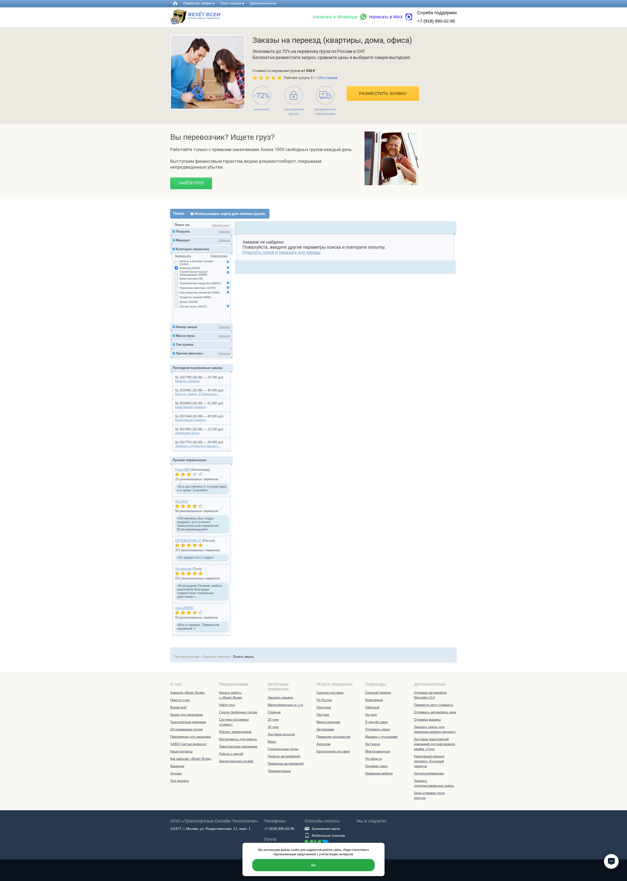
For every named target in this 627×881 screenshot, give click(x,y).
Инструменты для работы (238, 739)
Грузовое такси (376, 766)
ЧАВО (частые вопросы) (188, 744)
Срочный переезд (378, 692)
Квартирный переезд (190, 407)
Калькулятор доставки (333, 751)
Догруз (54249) (189, 301)
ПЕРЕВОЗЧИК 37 (188, 540)
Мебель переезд (187, 381)
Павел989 (182, 469)
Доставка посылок (281, 734)
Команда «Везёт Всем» (187, 692)
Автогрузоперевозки (429, 773)
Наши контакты (181, 751)
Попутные (323, 707)
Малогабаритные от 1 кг (285, 705)
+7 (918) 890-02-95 (436, 21)
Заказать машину (280, 697)
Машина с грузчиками (381, 737)
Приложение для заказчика (190, 737)
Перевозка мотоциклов (333, 737)
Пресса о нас (180, 700)
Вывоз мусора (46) (191, 278)
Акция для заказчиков (186, 715)
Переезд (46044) (190, 268)
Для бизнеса (179, 781)
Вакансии (177, 766)
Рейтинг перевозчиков (235, 732)
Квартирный (374, 700)
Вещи (272, 741)
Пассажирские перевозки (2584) (200, 292)
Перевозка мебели (379, 773)
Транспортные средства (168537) (200, 283)
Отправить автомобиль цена (435, 712)
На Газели (372, 744)
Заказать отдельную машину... (198, 446)
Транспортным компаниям (238, 746)
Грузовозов (183, 569)
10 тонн (273, 727)
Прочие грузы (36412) (193, 306)
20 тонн (273, 719)
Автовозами (325, 729)
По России (324, 700)
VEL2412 (181, 501)
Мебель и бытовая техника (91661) (196, 263)
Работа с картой (231, 754)
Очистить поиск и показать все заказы (281, 252)
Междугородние (328, 722)
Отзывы (176, 773)
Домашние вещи (187, 433)
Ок (313, 865)
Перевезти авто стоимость (433, 705)
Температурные (279, 771)
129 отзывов (327, 78)
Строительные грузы (283, 749)
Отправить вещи (377, 729)
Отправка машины (427, 719)
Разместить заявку (383, 93)
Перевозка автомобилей (285, 763)
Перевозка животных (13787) (198, 287)
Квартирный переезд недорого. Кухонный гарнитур (429, 761)
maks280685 (184, 608)
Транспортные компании (188, 722)
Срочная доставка (329, 692)
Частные (322, 715)
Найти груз (191, 183)
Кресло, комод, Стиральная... (197, 394)
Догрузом (323, 744)
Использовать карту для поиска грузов (229, 213)
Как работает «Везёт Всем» (190, 759)
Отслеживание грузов (186, 729)
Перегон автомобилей (284, 756)
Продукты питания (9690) (195, 297)
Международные (377, 751)
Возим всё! (178, 707)
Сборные (274, 712)
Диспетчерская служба (236, 761)
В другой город (376, 722)
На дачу (371, 715)
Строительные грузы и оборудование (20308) (194, 273)
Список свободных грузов (238, 712)
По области (373, 759)
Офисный (372, 707)
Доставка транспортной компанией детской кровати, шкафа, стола (435, 744)
